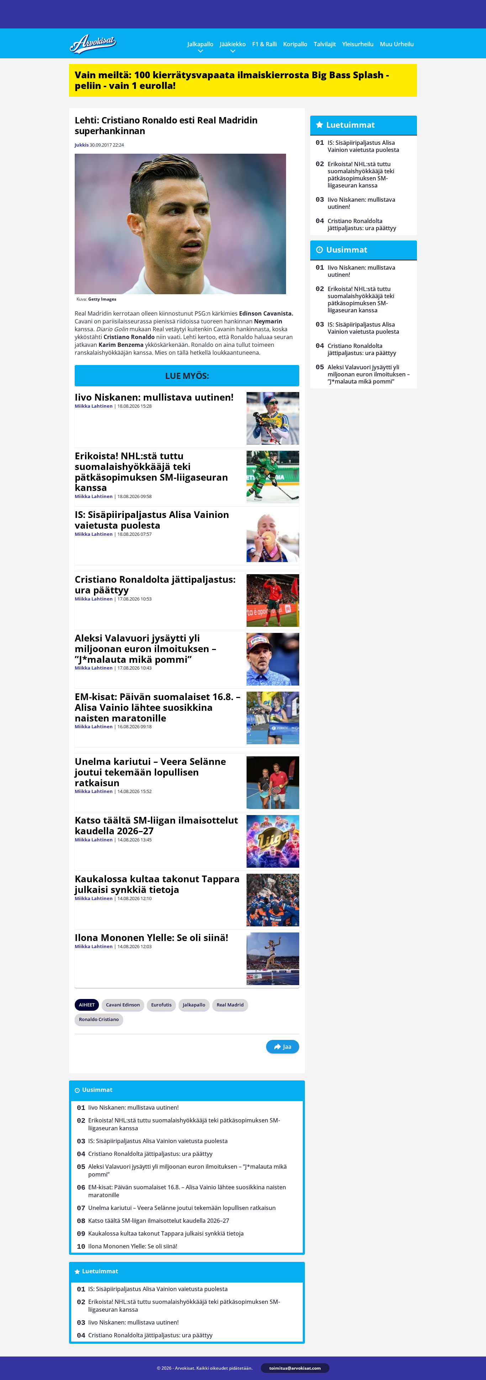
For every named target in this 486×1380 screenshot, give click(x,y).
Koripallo (295, 44)
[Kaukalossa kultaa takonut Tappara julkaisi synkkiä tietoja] (273, 900)
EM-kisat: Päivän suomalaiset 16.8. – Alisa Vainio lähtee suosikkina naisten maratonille (158, 707)
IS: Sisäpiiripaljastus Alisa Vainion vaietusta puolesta (152, 520)
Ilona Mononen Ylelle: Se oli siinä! (151, 937)
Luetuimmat (100, 1271)
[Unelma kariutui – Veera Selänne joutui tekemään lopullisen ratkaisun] (273, 782)
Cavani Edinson (123, 1004)
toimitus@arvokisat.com (295, 1368)
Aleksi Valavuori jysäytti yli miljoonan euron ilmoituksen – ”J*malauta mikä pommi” (145, 648)
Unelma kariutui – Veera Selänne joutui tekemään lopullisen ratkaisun (150, 772)
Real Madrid (230, 1004)
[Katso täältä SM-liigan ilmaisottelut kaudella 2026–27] (273, 841)
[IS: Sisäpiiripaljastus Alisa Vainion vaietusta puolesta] (273, 535)
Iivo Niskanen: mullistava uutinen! (154, 397)
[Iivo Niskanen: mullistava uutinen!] (273, 418)
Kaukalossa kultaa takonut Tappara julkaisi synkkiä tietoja (157, 884)
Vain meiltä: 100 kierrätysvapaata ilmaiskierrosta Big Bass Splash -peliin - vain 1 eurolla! (232, 80)
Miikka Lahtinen (94, 406)
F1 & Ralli (264, 44)
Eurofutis (161, 1004)
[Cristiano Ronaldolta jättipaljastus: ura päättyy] (273, 600)
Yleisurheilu (358, 44)
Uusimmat (97, 1090)
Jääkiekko (233, 44)
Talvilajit (325, 44)
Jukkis (82, 145)
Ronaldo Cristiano (99, 1019)
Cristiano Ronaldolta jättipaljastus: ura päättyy (155, 584)
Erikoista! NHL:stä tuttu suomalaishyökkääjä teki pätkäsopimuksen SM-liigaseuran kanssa (151, 471)
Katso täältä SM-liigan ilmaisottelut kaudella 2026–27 (156, 825)
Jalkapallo (200, 44)
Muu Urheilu (397, 44)
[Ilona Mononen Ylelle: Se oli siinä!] (273, 958)
